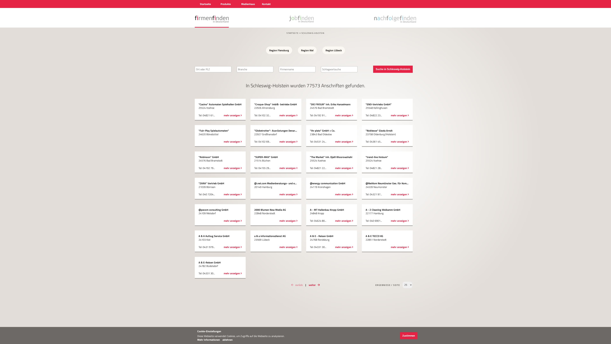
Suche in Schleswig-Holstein (393, 69)
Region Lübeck (334, 50)
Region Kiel (307, 50)
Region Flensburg (279, 50)
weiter (312, 285)
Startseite (292, 33)
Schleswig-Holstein (313, 33)
